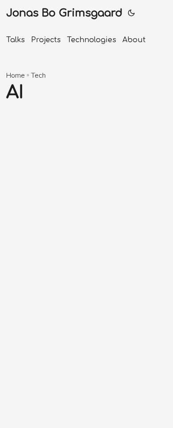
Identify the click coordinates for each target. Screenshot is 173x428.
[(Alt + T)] (131, 13)
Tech (38, 75)
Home (15, 75)
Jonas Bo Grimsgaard (64, 13)
